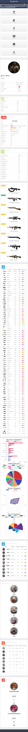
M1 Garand (9, 403)
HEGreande (9, 291)
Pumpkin (8, 275)
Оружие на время (4, 184)
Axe (7, 421)
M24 (8, 427)
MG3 (8, 423)
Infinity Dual (9, 334)
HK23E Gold (9, 330)
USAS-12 (8, 356)
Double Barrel (9, 360)
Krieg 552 (8, 393)
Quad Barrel (9, 397)
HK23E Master (9, 271)
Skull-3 (8, 342)
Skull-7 (8, 364)
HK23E (8, 425)
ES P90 (8, 391)
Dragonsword (9, 328)
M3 (7, 318)
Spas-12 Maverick (9, 293)
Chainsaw (8, 350)
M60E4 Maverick (9, 405)
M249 (8, 344)
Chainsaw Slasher (9, 358)
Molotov (8, 283)
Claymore (8, 287)
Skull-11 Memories (10, 411)
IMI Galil (8, 332)
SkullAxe (8, 326)
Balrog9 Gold (9, 295)
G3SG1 (8, 322)
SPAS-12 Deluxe (9, 348)
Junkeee (2, 78)
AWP (8, 289)
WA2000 (8, 419)
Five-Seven (8, 352)
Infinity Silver (9, 401)
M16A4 (8, 316)
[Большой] (3, 661)
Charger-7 (8, 273)
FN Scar (8, 413)
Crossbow (8, 340)
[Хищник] (3, 651)
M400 (8, 277)
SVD (8, 320)
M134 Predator (9, 281)
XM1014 (8, 366)
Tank (8, 431)
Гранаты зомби (9, 679)
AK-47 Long (9, 299)
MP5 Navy (8, 389)
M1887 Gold (9, 362)
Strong (8, 429)
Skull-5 (8, 409)
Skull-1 (8, 297)
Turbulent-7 (9, 417)
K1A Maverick (9, 336)
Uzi (7, 385)
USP (7, 387)
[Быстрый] (3, 648)
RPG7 (8, 324)
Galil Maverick (9, 285)
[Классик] (3, 671)
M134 (8, 338)
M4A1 (8, 279)
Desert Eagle (9, 354)
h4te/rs (19, 88)
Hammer (8, 346)
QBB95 (8, 399)
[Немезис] (3, 654)
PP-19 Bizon (9, 407)
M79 (8, 415)
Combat (8, 395)
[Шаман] (3, 664)
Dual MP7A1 (9, 433)
